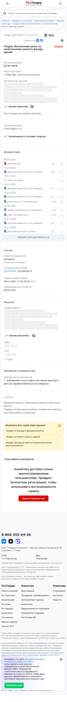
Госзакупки (7, 617)
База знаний (27, 591)
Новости (57, 600)
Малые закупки (9, 622)
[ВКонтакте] (37, 40)
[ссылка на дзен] (10, 541)
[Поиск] (4, 13)
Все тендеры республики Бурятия (22, 113)
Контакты (58, 595)
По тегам (5, 604)
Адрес (10, 359)
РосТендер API (28, 617)
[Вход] (60, 3)
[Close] (59, 426)
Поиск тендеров (9, 591)
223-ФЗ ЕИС (10, 271)
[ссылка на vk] (3, 541)
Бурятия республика (29, 74)
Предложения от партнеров (35, 608)
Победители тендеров (32, 613)
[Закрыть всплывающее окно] (61, 659)
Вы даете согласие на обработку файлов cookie (24, 660)
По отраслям (7, 595)
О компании (59, 591)
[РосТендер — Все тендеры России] (34, 3)
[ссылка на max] (17, 541)
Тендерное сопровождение (35, 595)
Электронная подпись (32, 600)
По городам (7, 608)
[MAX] (41, 40)
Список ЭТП (7, 626)
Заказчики (6, 613)
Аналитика (26, 604)
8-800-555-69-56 (16, 535)
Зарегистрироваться (33, 498)
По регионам (7, 600)
